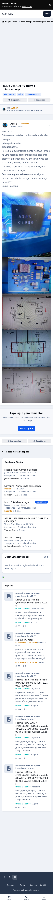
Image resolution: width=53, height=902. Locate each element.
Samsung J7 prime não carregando (23, 485)
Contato (23, 885)
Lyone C (13, 124)
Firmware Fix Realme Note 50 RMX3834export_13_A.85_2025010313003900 (31, 682)
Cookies (33, 885)
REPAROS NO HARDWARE (29, 110)
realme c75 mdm (24, 639)
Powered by (26, 890)
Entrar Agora (26, 428)
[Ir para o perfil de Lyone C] (4, 109)
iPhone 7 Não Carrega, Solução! (21, 469)
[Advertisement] (26, 51)
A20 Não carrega (13, 537)
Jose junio (8, 505)
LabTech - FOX (11, 494)
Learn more (5, 5)
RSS (44, 885)
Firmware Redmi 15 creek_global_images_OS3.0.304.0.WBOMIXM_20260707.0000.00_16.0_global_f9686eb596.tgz (31, 777)
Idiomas (11, 885)
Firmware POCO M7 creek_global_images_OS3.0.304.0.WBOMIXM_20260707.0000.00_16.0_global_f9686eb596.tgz (31, 728)
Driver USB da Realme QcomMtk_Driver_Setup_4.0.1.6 (31, 602)
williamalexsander (11, 540)
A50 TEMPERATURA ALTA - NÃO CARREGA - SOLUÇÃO (26, 520)
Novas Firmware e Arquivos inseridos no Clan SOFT (27, 594)
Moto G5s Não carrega (16, 502)
